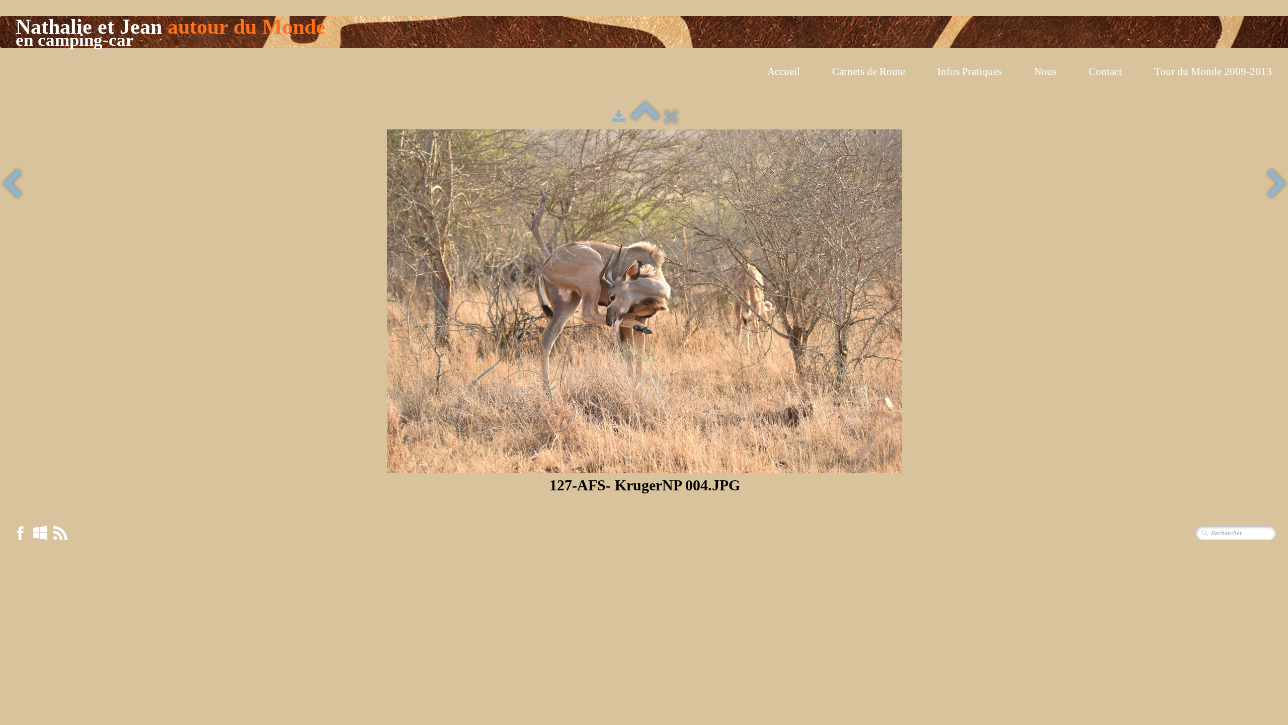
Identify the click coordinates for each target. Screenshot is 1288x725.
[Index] (645, 117)
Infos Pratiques (969, 71)
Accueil (783, 71)
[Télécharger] (618, 117)
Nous (1045, 71)
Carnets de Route (868, 71)
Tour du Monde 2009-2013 (1213, 71)
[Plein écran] (671, 117)
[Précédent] (12, 185)
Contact (1105, 71)
